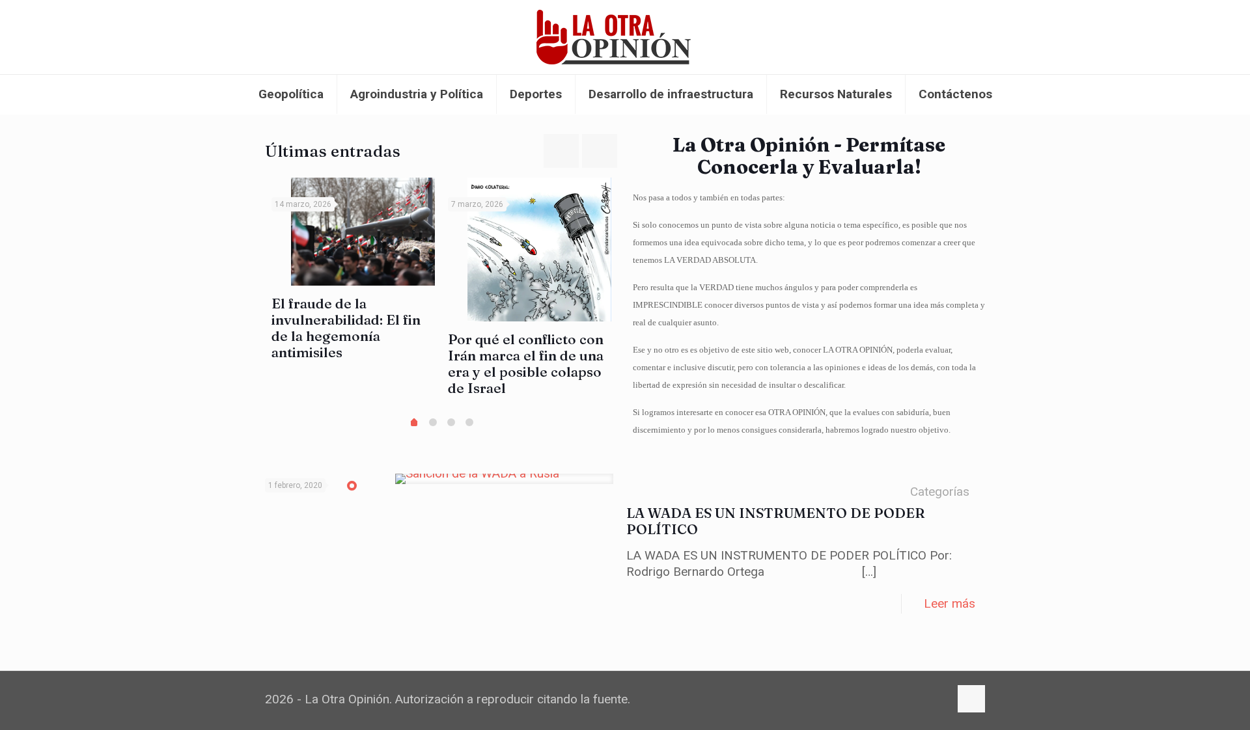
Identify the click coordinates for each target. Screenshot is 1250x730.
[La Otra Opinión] (625, 37)
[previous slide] (561, 151)
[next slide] (599, 151)
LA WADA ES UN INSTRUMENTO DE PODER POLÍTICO (775, 520)
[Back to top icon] (971, 698)
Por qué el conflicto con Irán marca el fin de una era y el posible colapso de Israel (526, 363)
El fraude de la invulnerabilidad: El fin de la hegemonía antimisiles (346, 327)
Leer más (949, 603)
